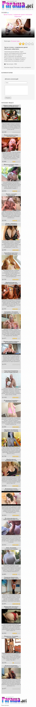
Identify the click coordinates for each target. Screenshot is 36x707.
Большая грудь (15, 41)
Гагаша (4, 12)
